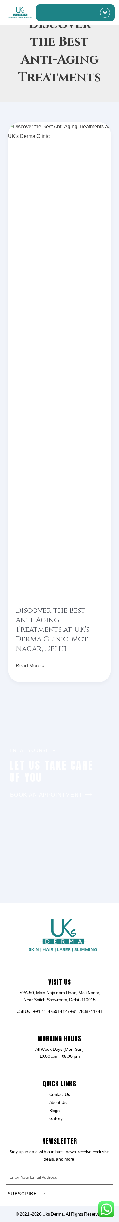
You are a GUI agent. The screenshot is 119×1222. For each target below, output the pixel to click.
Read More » (30, 664)
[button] (105, 13)
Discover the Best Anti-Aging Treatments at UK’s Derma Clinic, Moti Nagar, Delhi (53, 630)
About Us (57, 1102)
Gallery (56, 1118)
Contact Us (59, 1094)
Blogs (54, 1110)
